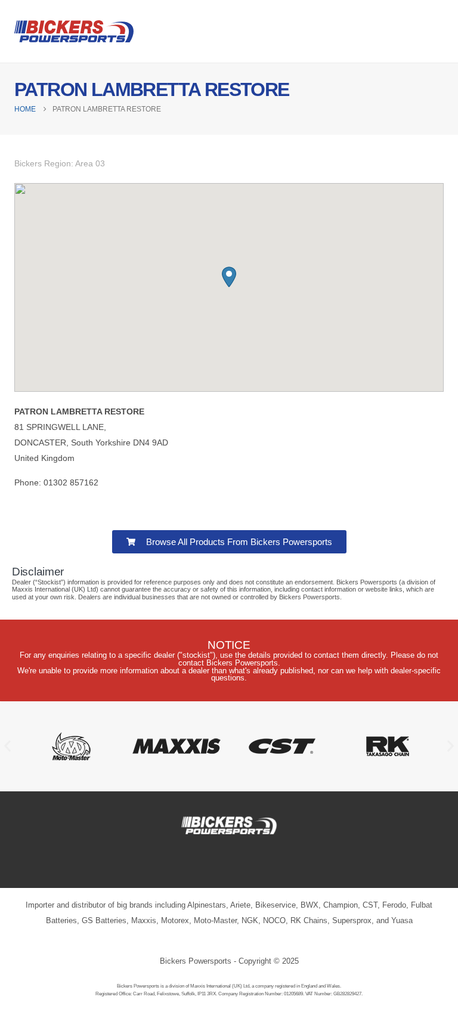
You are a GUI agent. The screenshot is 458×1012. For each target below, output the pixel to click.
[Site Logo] (74, 31)
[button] (229, 277)
